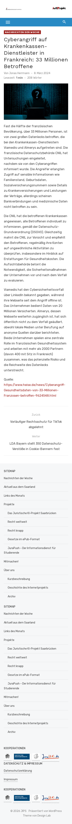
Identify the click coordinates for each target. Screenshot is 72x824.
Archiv (12, 596)
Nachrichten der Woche (22, 32)
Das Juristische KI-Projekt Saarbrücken (32, 513)
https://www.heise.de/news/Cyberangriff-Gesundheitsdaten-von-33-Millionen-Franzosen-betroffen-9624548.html (34, 390)
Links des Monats (14, 495)
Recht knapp (15, 530)
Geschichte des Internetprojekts (28, 587)
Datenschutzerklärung (18, 770)
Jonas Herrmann (19, 73)
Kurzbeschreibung (19, 579)
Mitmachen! (11, 561)
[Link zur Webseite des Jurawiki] (50, 760)
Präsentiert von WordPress (45, 811)
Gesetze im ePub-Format (24, 539)
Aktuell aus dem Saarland (19, 487)
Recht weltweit (17, 521)
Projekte (9, 504)
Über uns (9, 570)
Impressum (11, 779)
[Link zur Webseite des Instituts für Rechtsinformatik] (21, 759)
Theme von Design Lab (37, 815)
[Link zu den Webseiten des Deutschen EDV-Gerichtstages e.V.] (36, 759)
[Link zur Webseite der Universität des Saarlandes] (8, 759)
